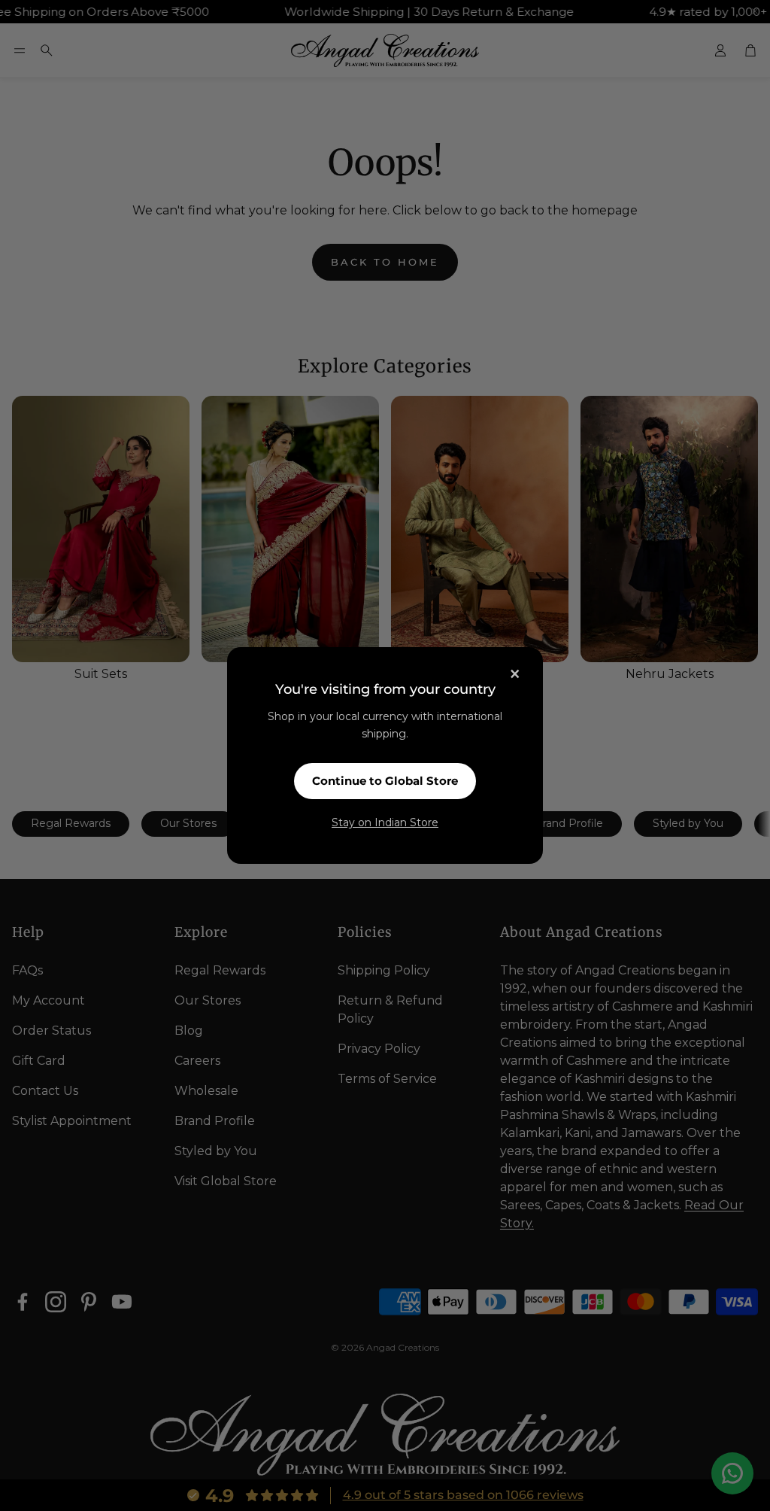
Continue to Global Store (385, 781)
